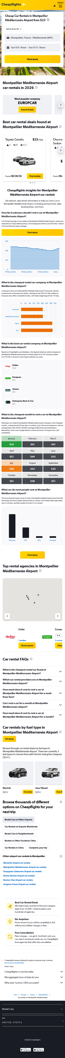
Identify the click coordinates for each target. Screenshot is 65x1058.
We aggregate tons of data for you (22, 977)
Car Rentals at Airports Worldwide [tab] (21, 826)
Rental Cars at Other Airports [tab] (18, 819)
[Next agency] (57, 616)
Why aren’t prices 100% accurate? (22, 982)
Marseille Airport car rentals (16, 863)
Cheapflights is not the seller (19, 971)
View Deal (28, 792)
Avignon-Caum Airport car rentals (19, 884)
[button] (48, 20)
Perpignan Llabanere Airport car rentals (22, 871)
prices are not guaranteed (14, 963)
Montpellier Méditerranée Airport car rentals (24, 867)
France (32, 995)
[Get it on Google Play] (26, 1050)
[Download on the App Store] (38, 1050)
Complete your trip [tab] (38, 847)
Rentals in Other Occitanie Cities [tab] (20, 840)
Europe (23, 995)
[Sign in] (54, 6)
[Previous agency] (7, 616)
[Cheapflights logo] (11, 4)
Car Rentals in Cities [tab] (14, 847)
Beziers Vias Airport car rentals (18, 880)
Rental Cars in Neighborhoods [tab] (19, 833)
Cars (15, 995)
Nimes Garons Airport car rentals (19, 875)
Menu (60, 3)
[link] (27, 110)
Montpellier (43, 995)
